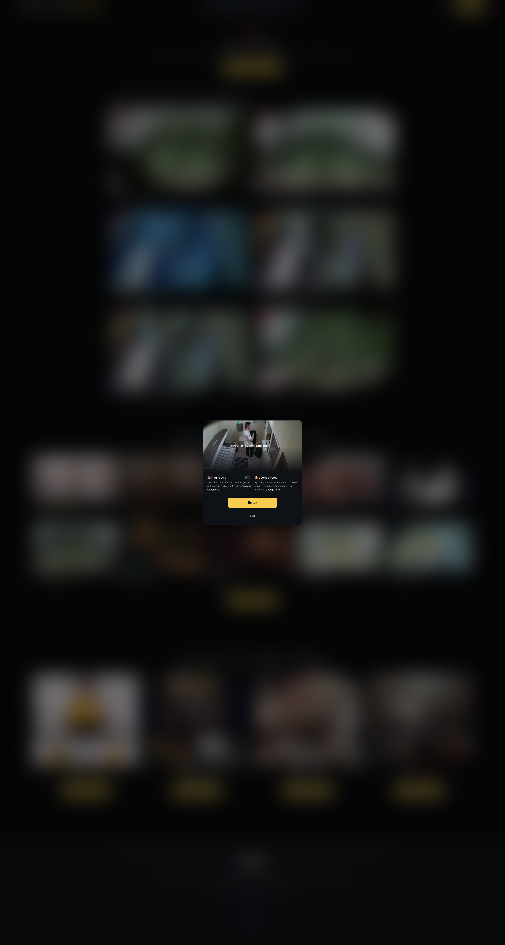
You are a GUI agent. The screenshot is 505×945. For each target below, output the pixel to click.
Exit (252, 515)
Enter (252, 503)
